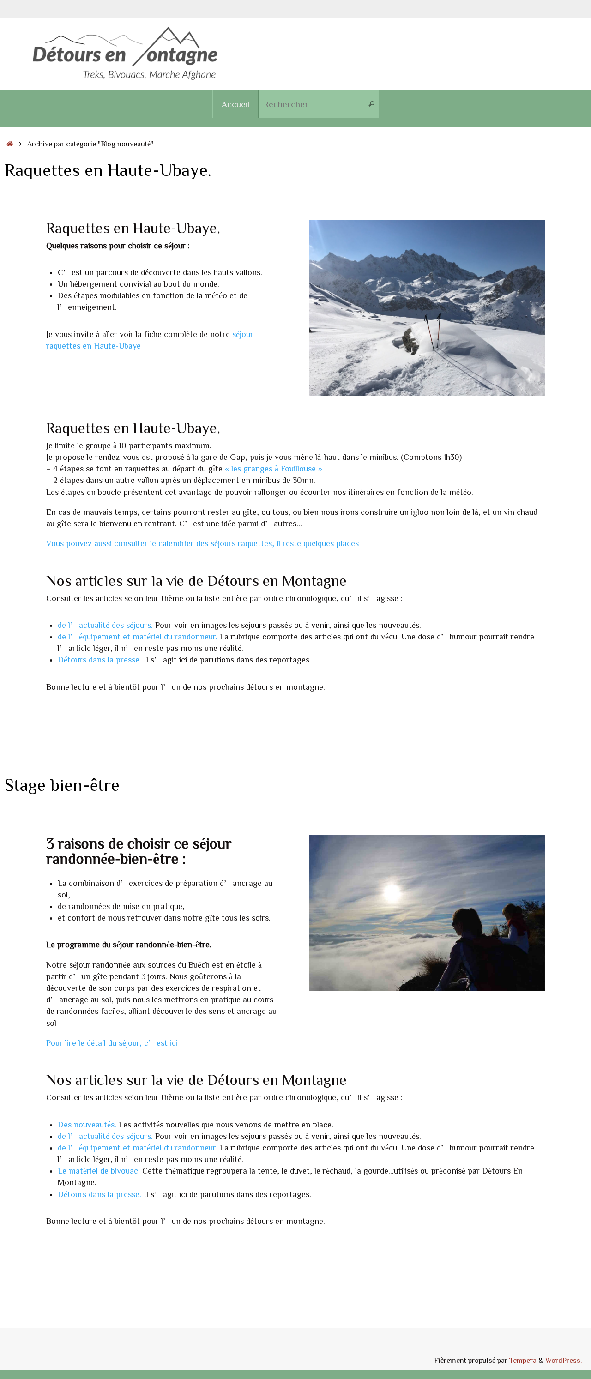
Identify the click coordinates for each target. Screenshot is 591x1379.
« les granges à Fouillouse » (273, 468)
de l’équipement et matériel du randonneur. (137, 636)
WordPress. (563, 1360)
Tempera (523, 1360)
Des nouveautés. (87, 1124)
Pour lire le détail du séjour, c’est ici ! (114, 1042)
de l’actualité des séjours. (105, 624)
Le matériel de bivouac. (99, 1170)
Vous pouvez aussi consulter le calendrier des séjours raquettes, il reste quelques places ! (204, 543)
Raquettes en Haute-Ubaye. (108, 169)
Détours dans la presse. (99, 659)
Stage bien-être (62, 784)
